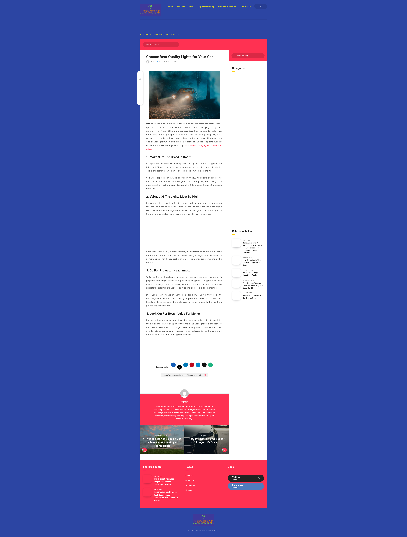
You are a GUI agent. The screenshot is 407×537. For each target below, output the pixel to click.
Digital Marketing (206, 7)
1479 (175, 61)
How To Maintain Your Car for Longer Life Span (252, 262)
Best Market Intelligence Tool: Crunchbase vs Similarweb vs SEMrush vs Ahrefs (166, 496)
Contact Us (246, 7)
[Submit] (176, 44)
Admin (184, 401)
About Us (189, 475)
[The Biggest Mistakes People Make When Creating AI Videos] (147, 479)
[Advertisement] (203, 24)
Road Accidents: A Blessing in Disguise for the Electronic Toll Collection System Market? (253, 248)
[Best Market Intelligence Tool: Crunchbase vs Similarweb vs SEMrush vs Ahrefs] (147, 492)
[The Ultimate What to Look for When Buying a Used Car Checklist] (236, 283)
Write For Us (190, 485)
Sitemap (188, 490)
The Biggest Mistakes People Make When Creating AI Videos (164, 481)
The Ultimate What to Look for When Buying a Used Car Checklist (253, 285)
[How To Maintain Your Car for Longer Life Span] (236, 260)
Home (170, 7)
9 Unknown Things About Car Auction (250, 274)
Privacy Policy (190, 480)
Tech (191, 7)
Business (181, 7)
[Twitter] (261, 6)
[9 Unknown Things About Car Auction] (236, 272)
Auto (147, 34)
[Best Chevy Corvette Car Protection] (236, 295)
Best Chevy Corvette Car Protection (252, 296)
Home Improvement (227, 7)
